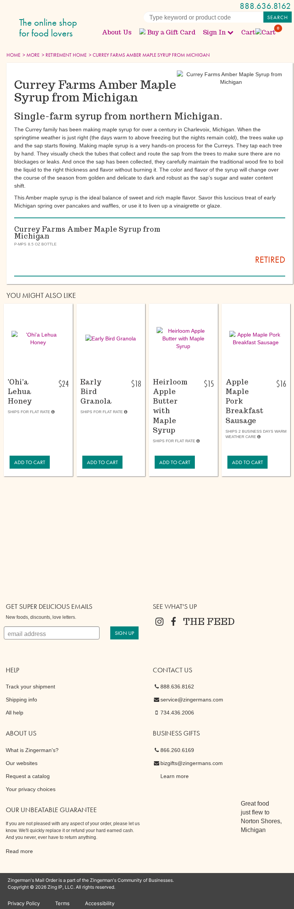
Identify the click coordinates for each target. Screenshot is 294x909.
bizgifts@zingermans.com (191, 763)
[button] (38, 338)
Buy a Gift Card (171, 32)
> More (30, 55)
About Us (117, 32)
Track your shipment (30, 686)
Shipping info (21, 699)
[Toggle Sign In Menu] (230, 32)
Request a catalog (28, 776)
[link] (30, 462)
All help (14, 713)
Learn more (174, 776)
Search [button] (277, 17)
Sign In (214, 32)
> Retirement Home (64, 55)
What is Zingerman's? (32, 750)
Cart (258, 32)
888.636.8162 (265, 5)
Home (13, 55)
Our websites (22, 763)
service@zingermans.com (191, 699)
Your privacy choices (31, 789)
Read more (19, 851)
